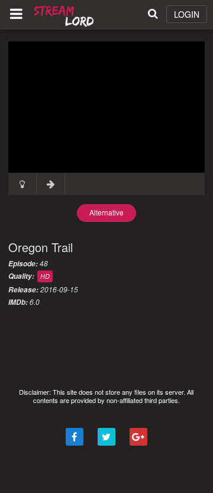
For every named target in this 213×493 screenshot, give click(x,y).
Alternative (106, 212)
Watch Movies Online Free (65, 15)
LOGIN (186, 14)
